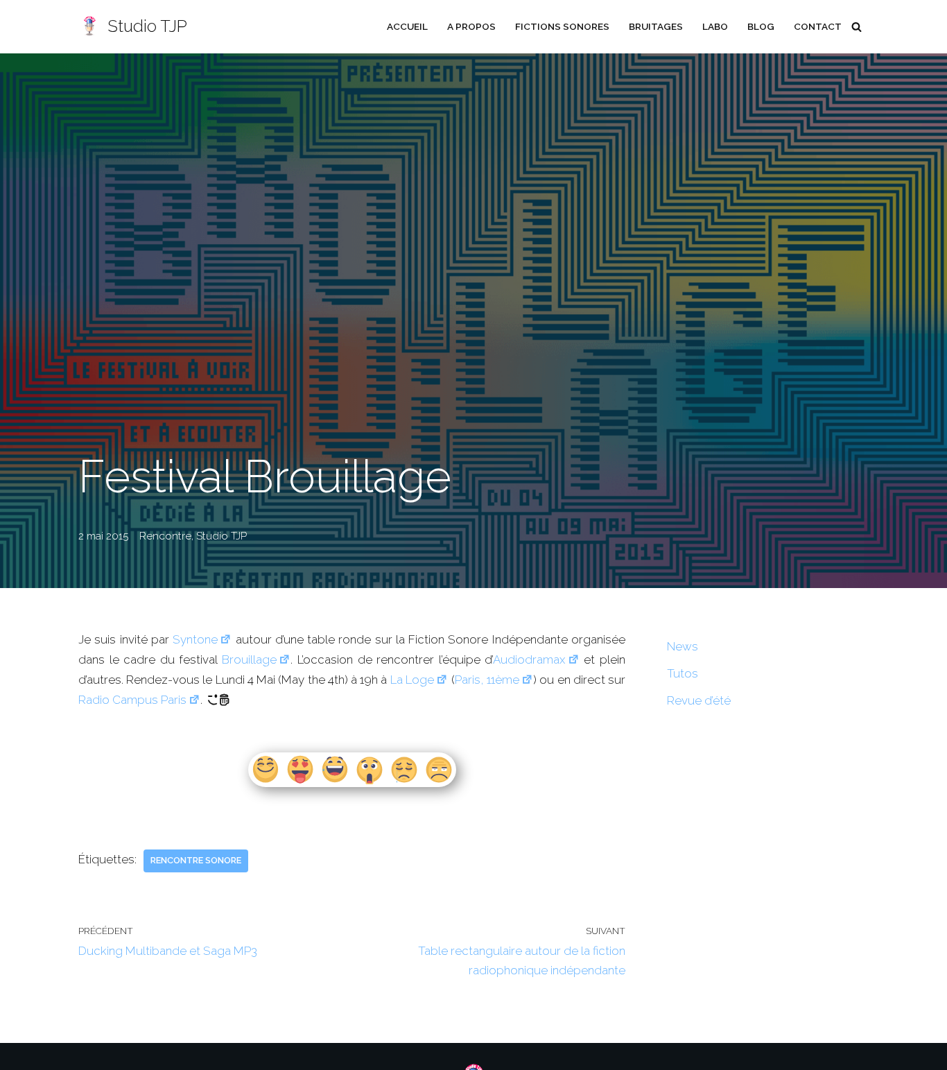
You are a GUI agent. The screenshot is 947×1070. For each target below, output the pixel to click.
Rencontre (165, 536)
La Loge (412, 680)
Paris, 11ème (487, 680)
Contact (818, 26)
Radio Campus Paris (132, 700)
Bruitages (656, 26)
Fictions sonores (562, 26)
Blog (760, 26)
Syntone (195, 639)
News (682, 646)
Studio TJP (221, 536)
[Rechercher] (856, 26)
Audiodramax (529, 659)
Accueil (407, 26)
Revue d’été (699, 700)
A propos (471, 26)
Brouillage (249, 659)
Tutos (682, 673)
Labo (715, 26)
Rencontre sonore (195, 860)
